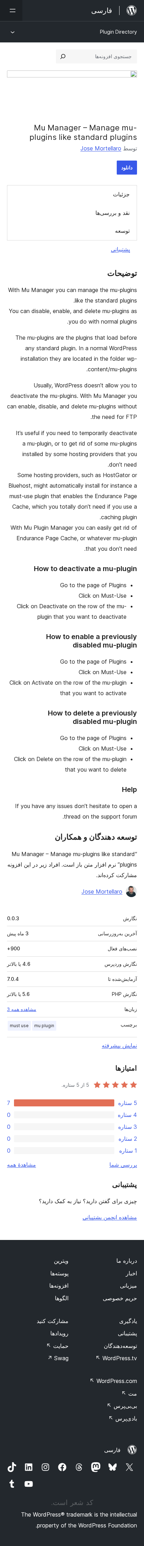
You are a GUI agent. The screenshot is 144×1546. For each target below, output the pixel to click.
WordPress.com (113, 1380)
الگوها (62, 1298)
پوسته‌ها (59, 1273)
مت (129, 1393)
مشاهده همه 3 (21, 1009)
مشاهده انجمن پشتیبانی (109, 1217)
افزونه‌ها (59, 1285)
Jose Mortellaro (100, 148)
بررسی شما (123, 1164)
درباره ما (126, 1260)
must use (19, 1025)
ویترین (61, 1260)
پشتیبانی (120, 249)
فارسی (112, 1449)
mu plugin (44, 1025)
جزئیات (121, 194)
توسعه (122, 230)
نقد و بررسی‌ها (112, 212)
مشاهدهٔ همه (21, 1164)
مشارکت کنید (53, 1320)
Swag (58, 1358)
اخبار (131, 1273)
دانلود (126, 167)
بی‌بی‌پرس (122, 1405)
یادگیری (128, 1320)
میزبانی (128, 1285)
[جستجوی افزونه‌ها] (63, 56)
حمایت (57, 1345)
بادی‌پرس (122, 1418)
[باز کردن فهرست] (11, 10)
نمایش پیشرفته (119, 1045)
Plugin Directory (118, 32)
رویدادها (59, 1333)
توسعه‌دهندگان (120, 1345)
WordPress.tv (116, 1358)
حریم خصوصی (120, 1298)
